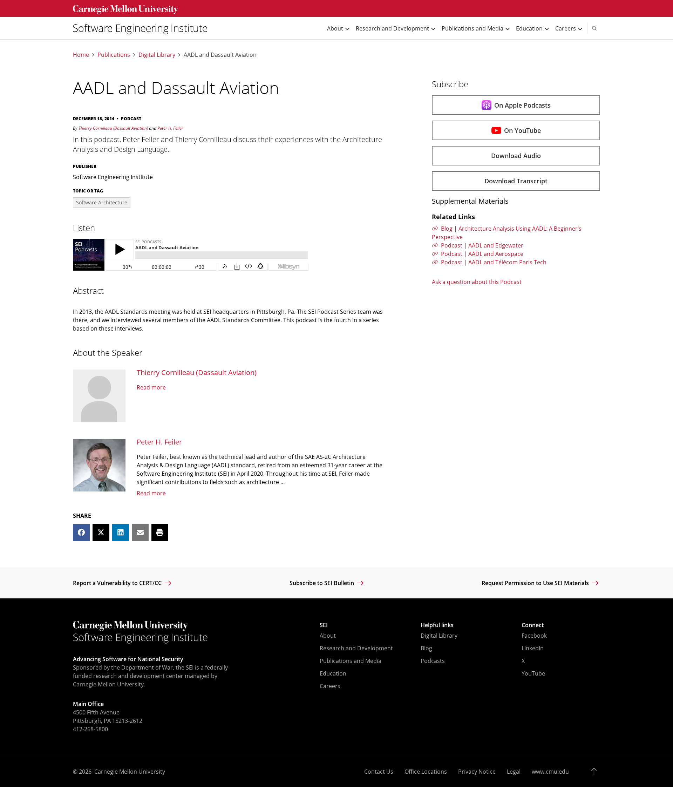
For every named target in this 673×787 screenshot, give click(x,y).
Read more (151, 387)
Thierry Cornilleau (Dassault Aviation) (113, 128)
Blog (426, 648)
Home (81, 55)
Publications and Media (350, 661)
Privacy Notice (477, 771)
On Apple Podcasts (522, 105)
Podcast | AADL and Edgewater (482, 245)
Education (333, 673)
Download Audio (516, 155)
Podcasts (433, 661)
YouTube (533, 673)
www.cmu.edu (550, 771)
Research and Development (356, 648)
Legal (514, 771)
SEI (324, 625)
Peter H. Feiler (170, 128)
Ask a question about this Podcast (477, 282)
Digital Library (156, 55)
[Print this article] (159, 532)
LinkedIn (533, 648)
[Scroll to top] (595, 771)
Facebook (534, 635)
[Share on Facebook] (81, 532)
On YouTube (522, 130)
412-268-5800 (90, 729)
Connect (533, 625)
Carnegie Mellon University (129, 771)
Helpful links (437, 625)
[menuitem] (143, 28)
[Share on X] (101, 532)
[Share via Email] (140, 532)
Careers (330, 686)
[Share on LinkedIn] (120, 532)
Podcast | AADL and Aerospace (482, 254)
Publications (113, 55)
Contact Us (378, 771)
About (328, 635)
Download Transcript (516, 181)
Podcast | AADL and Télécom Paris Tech (493, 262)
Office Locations (426, 771)
